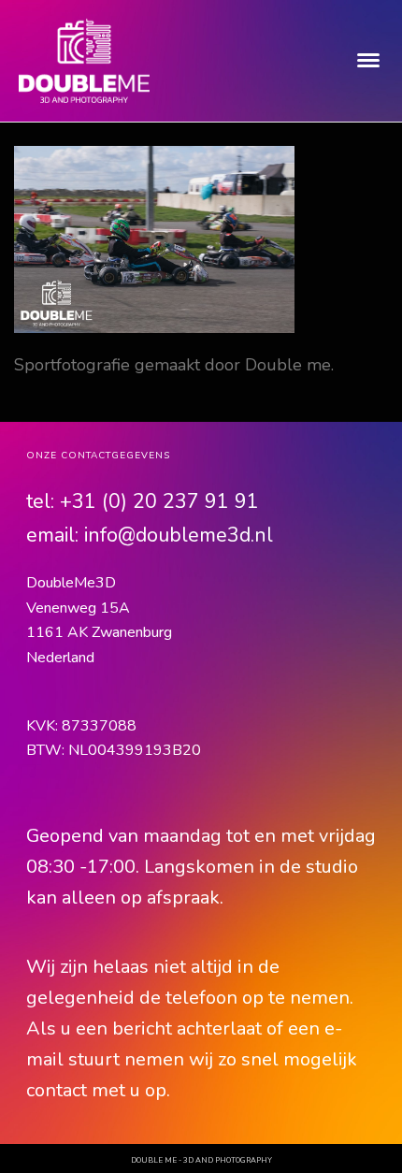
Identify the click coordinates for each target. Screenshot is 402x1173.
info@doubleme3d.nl (178, 535)
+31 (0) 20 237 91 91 (159, 501)
